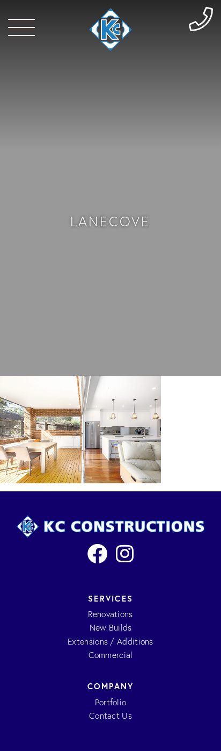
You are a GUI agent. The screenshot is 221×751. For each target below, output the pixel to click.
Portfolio (111, 702)
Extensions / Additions (110, 641)
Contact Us (110, 716)
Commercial (111, 655)
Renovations (110, 614)
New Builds (111, 628)
